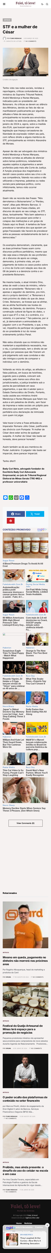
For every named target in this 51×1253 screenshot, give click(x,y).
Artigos (7, 20)
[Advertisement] (25, 858)
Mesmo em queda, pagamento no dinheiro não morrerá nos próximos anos (25, 961)
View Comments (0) (25, 823)
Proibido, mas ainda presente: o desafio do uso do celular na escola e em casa (25, 1171)
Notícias (28, 1223)
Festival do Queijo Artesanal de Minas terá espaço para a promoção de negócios (23, 1029)
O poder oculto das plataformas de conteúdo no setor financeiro (25, 1099)
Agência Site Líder (32, 1218)
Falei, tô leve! (32, 1215)
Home (19, 1223)
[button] (4, 4)
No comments (31, 41)
